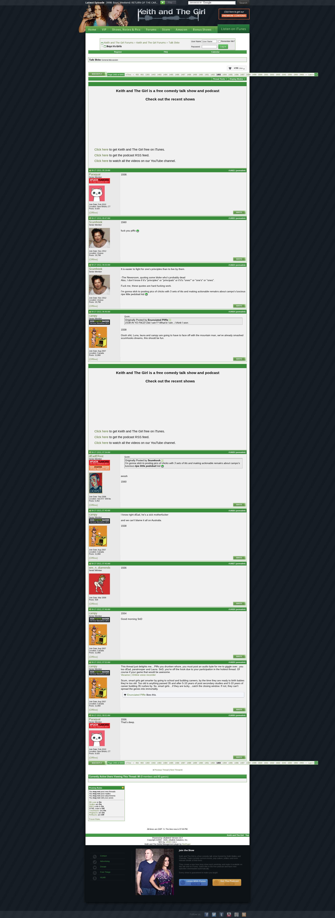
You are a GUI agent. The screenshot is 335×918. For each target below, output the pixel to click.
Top (247, 835)
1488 (189, 75)
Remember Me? (228, 41)
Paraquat (94, 174)
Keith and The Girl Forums (118, 42)
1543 (284, 75)
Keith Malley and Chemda (106, 17)
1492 (213, 75)
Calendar (215, 52)
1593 (290, 75)
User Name (196, 41)
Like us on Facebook (206, 915)
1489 (195, 75)
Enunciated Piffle (136, 694)
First (128, 75)
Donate (103, 867)
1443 (153, 75)
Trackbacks (94, 811)
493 (137, 75)
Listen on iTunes (233, 29)
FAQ (166, 52)
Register (118, 52)
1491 (207, 75)
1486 (177, 75)
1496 (236, 75)
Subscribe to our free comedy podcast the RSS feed (226, 882)
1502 (272, 75)
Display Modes (236, 79)
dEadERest (96, 456)
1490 (201, 75)
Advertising (105, 861)
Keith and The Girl (235, 835)
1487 (183, 75)
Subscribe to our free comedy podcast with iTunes (193, 882)
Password (195, 47)
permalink (240, 170)
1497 (242, 75)
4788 (238, 68)
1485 (171, 75)
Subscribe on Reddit (236, 915)
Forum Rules (94, 819)
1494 (224, 75)
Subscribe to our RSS (244, 915)
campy (93, 315)
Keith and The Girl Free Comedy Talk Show (171, 15)
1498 (248, 75)
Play (168, 3)
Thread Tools (219, 79)
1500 (260, 75)
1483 (159, 75)
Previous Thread (161, 770)
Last (311, 75)
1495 (230, 75)
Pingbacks (93, 813)
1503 (278, 75)
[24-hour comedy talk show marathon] (99, 183)
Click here (101, 149)
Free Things (105, 872)
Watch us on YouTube (229, 915)
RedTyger (186, 844)
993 (142, 75)
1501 (266, 75)
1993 (296, 75)
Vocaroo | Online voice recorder (138, 674)
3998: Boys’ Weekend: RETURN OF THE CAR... (132, 2)
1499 (254, 75)
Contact (103, 856)
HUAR (103, 877)
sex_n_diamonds (99, 567)
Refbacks (93, 815)
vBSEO (169, 842)
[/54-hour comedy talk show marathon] (99, 324)
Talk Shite (174, 42)
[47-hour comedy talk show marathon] (99, 470)
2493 (302, 75)
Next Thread (175, 770)
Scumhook (95, 222)
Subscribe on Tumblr (221, 915)
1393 (147, 75)
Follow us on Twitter (214, 915)
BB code (92, 802)
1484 (165, 75)
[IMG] (91, 806)
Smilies (92, 804)
